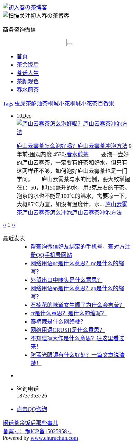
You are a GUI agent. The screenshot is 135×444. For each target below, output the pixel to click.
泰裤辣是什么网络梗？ (58, 322)
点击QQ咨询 (32, 409)
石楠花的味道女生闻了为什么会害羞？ (77, 305)
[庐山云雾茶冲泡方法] (25, 7)
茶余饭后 (28, 65)
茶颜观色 (28, 81)
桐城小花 (59, 104)
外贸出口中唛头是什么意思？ (66, 280)
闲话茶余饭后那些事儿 (30, 423)
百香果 (106, 104)
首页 (22, 56)
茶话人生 (28, 73)
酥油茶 (39, 104)
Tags (8, 104)
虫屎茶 (23, 104)
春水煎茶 (28, 90)
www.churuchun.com (54, 438)
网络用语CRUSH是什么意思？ (67, 330)
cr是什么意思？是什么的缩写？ (68, 313)
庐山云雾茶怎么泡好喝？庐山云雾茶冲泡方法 (72, 146)
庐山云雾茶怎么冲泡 (47, 213)
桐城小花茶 (84, 104)
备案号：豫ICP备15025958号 (37, 431)
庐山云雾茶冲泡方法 (97, 213)
